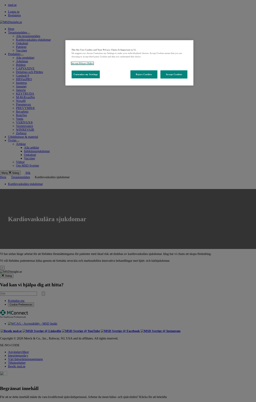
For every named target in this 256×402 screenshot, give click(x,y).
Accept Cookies (174, 74)
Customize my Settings (86, 74)
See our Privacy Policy (82, 63)
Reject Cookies (144, 74)
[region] (129, 63)
